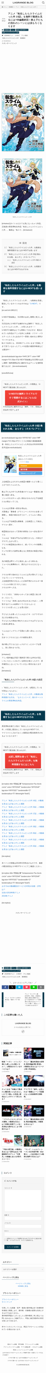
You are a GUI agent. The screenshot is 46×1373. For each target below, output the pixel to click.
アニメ (13, 29)
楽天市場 (24, 469)
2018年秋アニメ (8, 35)
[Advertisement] (23, 67)
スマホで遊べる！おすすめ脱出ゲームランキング (23, 1358)
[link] (23, 1031)
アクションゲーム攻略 (32, 1344)
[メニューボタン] (2, 2)
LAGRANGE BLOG (23, 3)
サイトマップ (7, 1302)
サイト (6, 1231)
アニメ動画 (24, 35)
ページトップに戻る (23, 1283)
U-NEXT (17, 35)
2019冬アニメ (7, 896)
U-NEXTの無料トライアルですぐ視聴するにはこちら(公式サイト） (23, 398)
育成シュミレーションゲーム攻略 (23, 1350)
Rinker (27, 461)
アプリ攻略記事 (25, 1347)
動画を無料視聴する (22, 29)
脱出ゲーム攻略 (12, 1344)
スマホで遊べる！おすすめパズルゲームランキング (23, 1360)
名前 (6, 1215)
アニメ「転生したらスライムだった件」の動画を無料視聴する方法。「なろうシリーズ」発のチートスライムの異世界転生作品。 (22, 697)
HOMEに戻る (23, 1286)
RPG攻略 (21, 1344)
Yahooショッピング (28, 473)
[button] (5, 987)
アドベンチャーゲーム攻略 (12, 1347)
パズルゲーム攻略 (37, 1347)
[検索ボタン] (43, 2)
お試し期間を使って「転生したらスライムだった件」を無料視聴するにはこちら (23, 760)
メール (7, 1223)
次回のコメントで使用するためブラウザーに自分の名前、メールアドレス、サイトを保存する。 (24, 1239)
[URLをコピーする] (41, 987)
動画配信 (6, 29)
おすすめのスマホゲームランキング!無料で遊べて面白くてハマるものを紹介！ (23, 1354)
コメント (8, 1188)
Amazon (24, 466)
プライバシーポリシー (10, 1299)
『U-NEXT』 (34, 304)
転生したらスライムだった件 (11, 32)
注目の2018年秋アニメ (11, 893)
